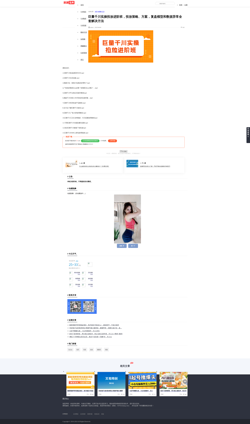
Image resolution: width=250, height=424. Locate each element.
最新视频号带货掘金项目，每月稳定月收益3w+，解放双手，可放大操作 (94, 325)
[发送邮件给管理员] (185, 383)
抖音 (84, 349)
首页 (82, 5)
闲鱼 (106, 349)
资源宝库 (96, 414)
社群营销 (84, 53)
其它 (82, 60)
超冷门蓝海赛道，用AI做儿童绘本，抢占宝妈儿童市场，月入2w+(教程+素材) (96, 334)
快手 (78, 349)
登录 (180, 5)
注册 (186, 5)
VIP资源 (83, 25)
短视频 (83, 39)
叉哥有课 (82, 414)
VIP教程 (83, 18)
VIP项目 (83, 12)
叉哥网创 (75, 414)
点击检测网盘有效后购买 (90, 140)
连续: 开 (122, 246)
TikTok (70, 349)
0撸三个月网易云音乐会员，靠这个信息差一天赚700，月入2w (90, 337)
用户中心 (65, 398)
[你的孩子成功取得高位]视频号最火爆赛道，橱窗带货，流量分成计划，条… (95, 328)
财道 (102, 414)
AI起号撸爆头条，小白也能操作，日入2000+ (84, 331)
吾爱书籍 (89, 414)
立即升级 (112, 140)
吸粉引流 (84, 32)
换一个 (133, 246)
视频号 (99, 349)
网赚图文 (84, 46)
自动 (91, 349)
